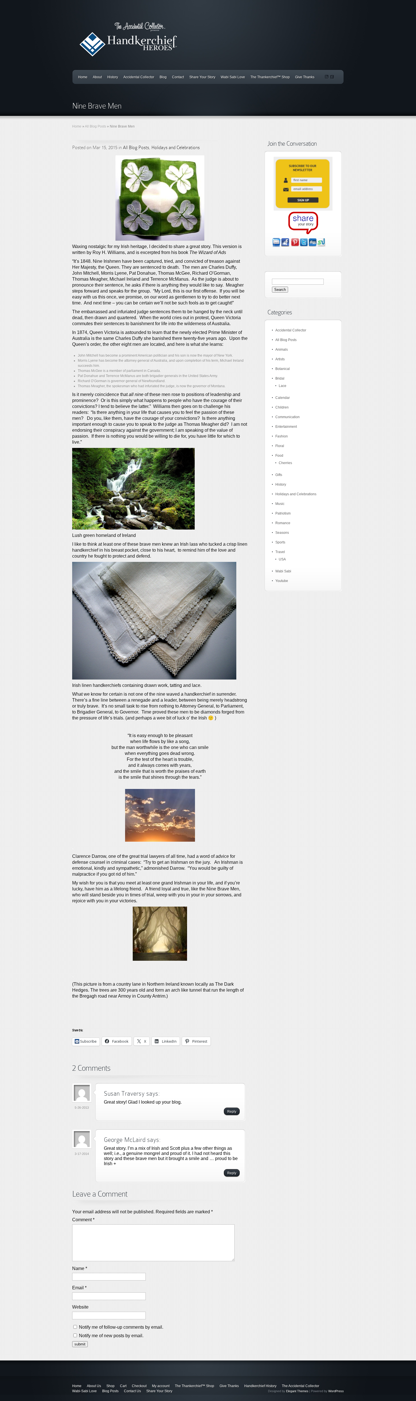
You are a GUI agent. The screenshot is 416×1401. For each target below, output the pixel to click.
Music (279, 504)
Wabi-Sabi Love (84, 1391)
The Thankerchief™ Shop (270, 77)
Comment (83, 1219)
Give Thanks (304, 77)
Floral (279, 446)
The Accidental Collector (300, 1386)
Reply (231, 1112)
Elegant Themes (297, 1391)
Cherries (285, 463)
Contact (178, 77)
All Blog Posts (95, 126)
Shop (110, 1386)
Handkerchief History (260, 1386)
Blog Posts (110, 1391)
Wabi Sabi (283, 571)
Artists (280, 359)
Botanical (282, 369)
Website (80, 1307)
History (112, 77)
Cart (123, 1386)
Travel (280, 552)
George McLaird (124, 1139)
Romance (282, 523)
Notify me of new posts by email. (111, 1335)
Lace (282, 386)
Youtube (281, 581)
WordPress (336, 1391)
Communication (287, 417)
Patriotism (283, 513)
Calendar (282, 398)
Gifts (278, 475)
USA (282, 559)
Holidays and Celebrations (175, 147)
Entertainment (286, 427)
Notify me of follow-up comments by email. (121, 1327)
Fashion (281, 436)
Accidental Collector (138, 77)
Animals (281, 350)
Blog (163, 77)
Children (282, 407)
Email (79, 1287)
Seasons (282, 533)
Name (79, 1268)
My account (161, 1386)
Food (279, 456)
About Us (94, 1386)
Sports (280, 542)
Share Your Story (202, 77)
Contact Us (132, 1391)
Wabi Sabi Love (233, 77)
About (97, 77)
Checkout (139, 1386)
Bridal (279, 378)
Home (82, 77)
